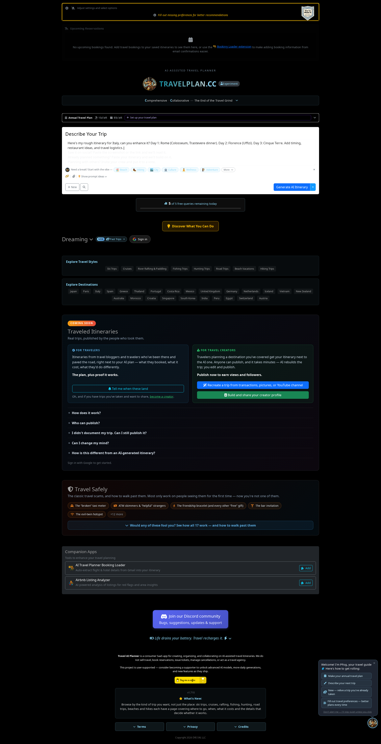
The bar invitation (266, 506)
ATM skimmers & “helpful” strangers (142, 506)
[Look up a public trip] (84, 187)
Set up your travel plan (143, 117)
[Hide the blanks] (314, 170)
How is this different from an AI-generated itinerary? (113, 453)
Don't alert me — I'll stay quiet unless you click (347, 711)
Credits (243, 727)
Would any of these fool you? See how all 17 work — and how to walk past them (193, 525)
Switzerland (246, 298)
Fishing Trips (180, 268)
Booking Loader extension (234, 46)
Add (308, 568)
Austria (263, 298)
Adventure (210, 170)
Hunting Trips (202, 268)
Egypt (229, 298)
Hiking (138, 170)
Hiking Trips (267, 268)
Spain (110, 291)
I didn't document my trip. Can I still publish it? (109, 433)
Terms (141, 727)
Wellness (189, 170)
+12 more (117, 514)
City (154, 170)
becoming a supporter (182, 667)
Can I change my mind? (90, 443)
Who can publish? (86, 423)
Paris (86, 291)
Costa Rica (173, 291)
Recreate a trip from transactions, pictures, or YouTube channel (255, 385)
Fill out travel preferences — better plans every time (348, 703)
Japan (73, 291)
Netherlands (251, 291)
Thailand (139, 291)
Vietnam (285, 291)
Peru (216, 298)
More (227, 169)
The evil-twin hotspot (89, 514)
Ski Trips (112, 268)
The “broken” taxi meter (90, 506)
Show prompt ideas (93, 176)
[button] (124, 239)
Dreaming (75, 239)
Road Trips (222, 268)
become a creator (161, 396)
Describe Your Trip (86, 134)
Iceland (269, 291)
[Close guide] (374, 663)
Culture (170, 170)
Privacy (192, 727)
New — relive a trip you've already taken (348, 692)
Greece (124, 291)
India (205, 298)
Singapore (168, 298)
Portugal (156, 291)
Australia (119, 298)
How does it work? (86, 413)
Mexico (190, 291)
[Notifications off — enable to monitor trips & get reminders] (73, 8)
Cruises (127, 268)
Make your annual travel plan (345, 676)
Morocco (135, 298)
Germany (231, 291)
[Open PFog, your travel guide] (373, 723)
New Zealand (303, 291)
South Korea (188, 298)
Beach (121, 170)
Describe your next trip (341, 683)
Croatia (151, 298)
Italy (97, 291)
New (73, 187)
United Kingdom (210, 291)
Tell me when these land (129, 388)
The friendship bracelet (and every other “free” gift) (209, 506)
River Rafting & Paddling (152, 268)
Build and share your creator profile (254, 395)
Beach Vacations (244, 268)
